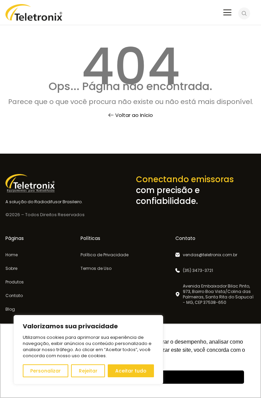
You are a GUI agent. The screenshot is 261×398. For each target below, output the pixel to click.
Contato (14, 295)
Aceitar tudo (130, 370)
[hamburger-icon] (227, 13)
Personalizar (45, 370)
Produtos (14, 282)
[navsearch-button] (244, 14)
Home (11, 255)
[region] (88, 349)
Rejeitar (88, 370)
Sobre (11, 268)
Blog (10, 309)
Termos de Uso (96, 268)
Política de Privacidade (104, 255)
